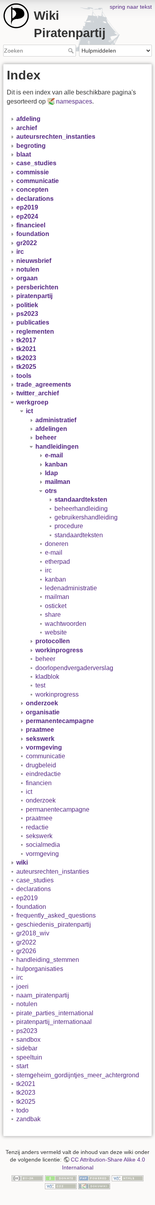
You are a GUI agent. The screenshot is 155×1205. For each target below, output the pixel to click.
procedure (68, 526)
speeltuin (29, 1057)
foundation (31, 906)
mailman (57, 596)
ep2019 (27, 898)
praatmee (39, 818)
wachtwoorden (65, 623)
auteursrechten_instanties (52, 871)
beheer (45, 658)
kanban (55, 579)
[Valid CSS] (61, 1185)
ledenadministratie (71, 588)
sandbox (28, 1039)
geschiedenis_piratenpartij (53, 924)
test (40, 685)
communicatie (45, 756)
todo (22, 1110)
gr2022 (26, 942)
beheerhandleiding (81, 508)
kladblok (47, 676)
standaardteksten (78, 535)
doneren (56, 543)
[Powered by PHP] (94, 1178)
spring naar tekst (131, 7)
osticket (55, 605)
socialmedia (43, 844)
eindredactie (43, 774)
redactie (37, 827)
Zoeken (72, 50)
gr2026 (26, 951)
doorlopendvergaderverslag (74, 668)
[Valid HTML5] (127, 1178)
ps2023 (26, 1030)
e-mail (53, 552)
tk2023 (25, 1092)
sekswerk (39, 836)
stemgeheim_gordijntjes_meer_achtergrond (77, 1075)
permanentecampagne (57, 809)
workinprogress (57, 694)
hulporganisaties (39, 968)
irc (48, 570)
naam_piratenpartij (42, 995)
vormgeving (42, 853)
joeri (22, 986)
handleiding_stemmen (47, 959)
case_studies (35, 880)
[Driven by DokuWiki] (94, 1185)
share (53, 614)
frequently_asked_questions (56, 915)
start (22, 1066)
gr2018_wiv (32, 933)
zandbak (28, 1119)
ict (29, 791)
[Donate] (61, 1178)
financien (39, 783)
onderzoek (41, 800)
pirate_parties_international (54, 1013)
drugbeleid (41, 765)
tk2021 (25, 1083)
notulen (26, 1004)
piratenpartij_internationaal (54, 1021)
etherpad (57, 561)
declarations (33, 889)
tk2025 (25, 1101)
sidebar (26, 1048)
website (56, 632)
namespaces (74, 101)
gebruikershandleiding (86, 517)
